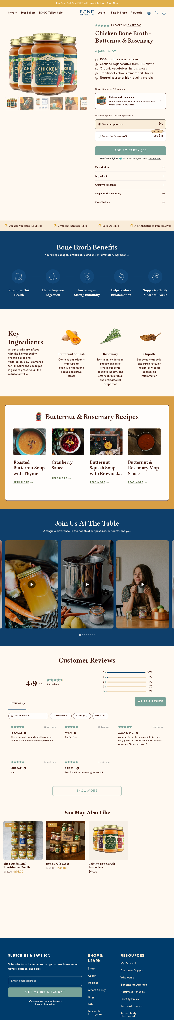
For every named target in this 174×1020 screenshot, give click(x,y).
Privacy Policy (129, 999)
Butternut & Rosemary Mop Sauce (143, 467)
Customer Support (132, 970)
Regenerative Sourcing (108, 193)
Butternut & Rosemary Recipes (92, 416)
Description (102, 167)
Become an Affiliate (133, 984)
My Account (128, 963)
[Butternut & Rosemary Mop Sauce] (144, 441)
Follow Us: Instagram (95, 1013)
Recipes (93, 983)
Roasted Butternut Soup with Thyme (29, 467)
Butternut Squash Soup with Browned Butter (104, 467)
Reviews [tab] (17, 703)
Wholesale (127, 977)
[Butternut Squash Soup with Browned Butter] (106, 441)
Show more (87, 791)
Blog (91, 997)
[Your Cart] (164, 13)
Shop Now (112, 3)
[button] (156, 13)
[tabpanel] (87, 756)
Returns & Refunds (132, 992)
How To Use (102, 202)
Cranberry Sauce (62, 465)
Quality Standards (105, 184)
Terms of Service (131, 1006)
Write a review (150, 701)
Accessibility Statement (128, 1015)
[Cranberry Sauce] (68, 441)
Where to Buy (97, 990)
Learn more (155, 158)
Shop (91, 968)
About (92, 975)
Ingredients (101, 175)
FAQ (90, 1004)
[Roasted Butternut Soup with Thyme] (29, 441)
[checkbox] (100, 716)
